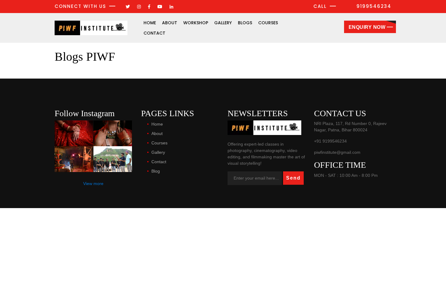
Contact (154, 33)
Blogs (245, 23)
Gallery (223, 23)
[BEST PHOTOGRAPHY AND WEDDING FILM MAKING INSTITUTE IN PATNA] (74, 133)
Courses (268, 23)
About (169, 23)
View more (93, 183)
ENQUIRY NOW (367, 27)
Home (150, 23)
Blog (155, 171)
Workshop (195, 23)
